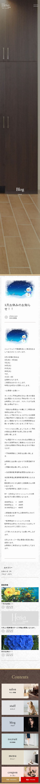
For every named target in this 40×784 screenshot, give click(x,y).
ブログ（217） (7, 574)
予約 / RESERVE (11, 779)
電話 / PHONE (30, 779)
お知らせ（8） (7, 571)
